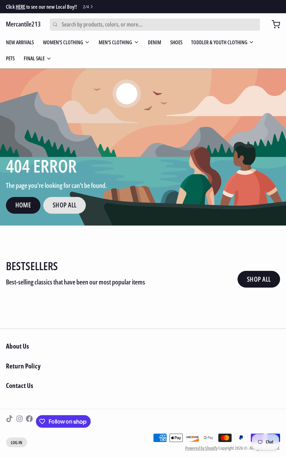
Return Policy (23, 366)
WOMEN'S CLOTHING (63, 42)
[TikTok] (9, 421)
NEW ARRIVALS (20, 42)
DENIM (154, 42)
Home (23, 205)
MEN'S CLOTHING (115, 42)
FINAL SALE (34, 58)
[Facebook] (29, 421)
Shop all (259, 279)
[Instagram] (19, 421)
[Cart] (273, 24)
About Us (17, 346)
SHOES (176, 42)
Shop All (65, 205)
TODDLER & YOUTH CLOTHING (219, 42)
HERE (20, 6)
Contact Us (19, 385)
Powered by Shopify (201, 448)
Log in (17, 442)
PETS (10, 58)
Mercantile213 (23, 24)
